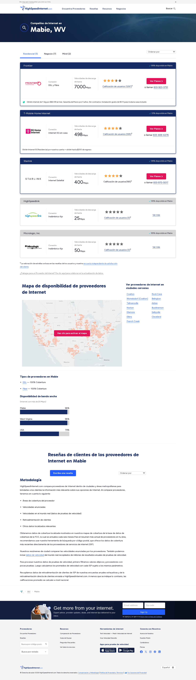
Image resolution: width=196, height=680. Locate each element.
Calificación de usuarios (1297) (117, 86)
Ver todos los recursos (67, 647)
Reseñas (94, 8)
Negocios (121, 8)
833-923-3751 (161, 87)
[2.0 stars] (109, 80)
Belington (156, 298)
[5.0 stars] (120, 80)
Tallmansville (132, 303)
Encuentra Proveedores (73, 8)
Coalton (130, 294)
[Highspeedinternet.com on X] (146, 652)
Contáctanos (144, 643)
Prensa (142, 647)
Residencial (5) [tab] (30, 53)
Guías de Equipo (65, 638)
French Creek (133, 321)
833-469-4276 (161, 134)
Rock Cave (157, 294)
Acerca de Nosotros (146, 633)
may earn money (28, 2)
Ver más (156, 215)
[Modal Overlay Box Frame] (98, 610)
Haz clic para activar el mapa (72, 333)
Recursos (107, 8)
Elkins (129, 316)
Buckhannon (158, 307)
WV (28, 591)
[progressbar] (44, 412)
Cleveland (156, 316)
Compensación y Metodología (88, 673)
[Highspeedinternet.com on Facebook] (141, 652)
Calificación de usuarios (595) (117, 134)
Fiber (25, 388)
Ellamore (131, 312)
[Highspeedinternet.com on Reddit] (155, 652)
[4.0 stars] (116, 80)
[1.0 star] (105, 80)
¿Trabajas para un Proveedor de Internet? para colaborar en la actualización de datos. (62, 273)
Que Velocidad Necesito (108, 638)
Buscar (169, 8)
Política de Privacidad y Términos (111, 673)
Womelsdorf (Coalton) (137, 298)
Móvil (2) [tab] (66, 53)
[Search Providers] (46, 644)
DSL (25, 382)
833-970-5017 (160, 182)
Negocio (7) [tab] (50, 53)
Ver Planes (154, 81)
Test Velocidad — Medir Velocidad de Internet (116, 633)
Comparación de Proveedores (70, 633)
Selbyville (156, 312)
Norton (130, 307)
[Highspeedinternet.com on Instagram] (150, 652)
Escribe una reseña (63, 473)
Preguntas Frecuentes (67, 643)
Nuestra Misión (145, 638)
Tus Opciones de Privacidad (137, 673)
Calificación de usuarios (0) (117, 217)
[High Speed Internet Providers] (36, 8)
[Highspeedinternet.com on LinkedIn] (159, 652)
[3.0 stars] (112, 80)
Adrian (155, 303)
